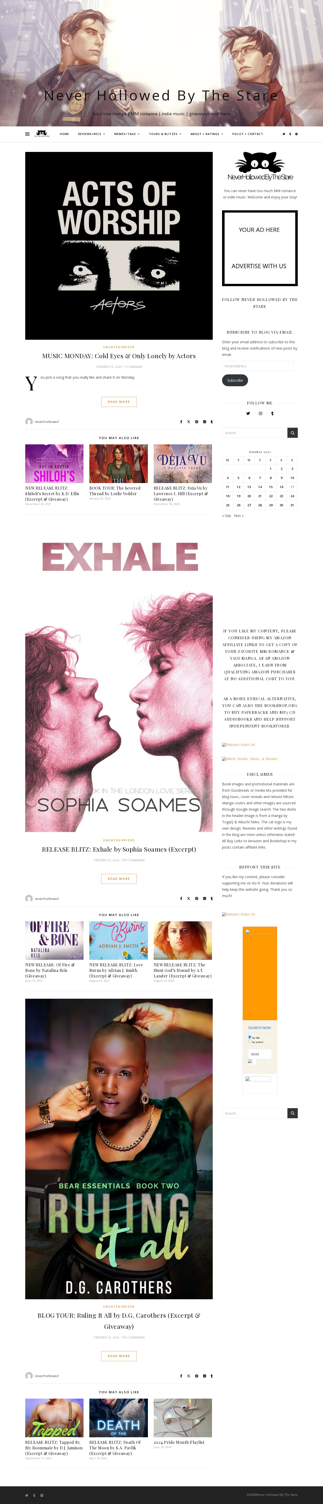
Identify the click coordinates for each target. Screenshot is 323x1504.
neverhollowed (47, 421)
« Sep (226, 515)
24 (292, 496)
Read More (119, 402)
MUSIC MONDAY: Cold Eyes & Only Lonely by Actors (119, 355)
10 (292, 478)
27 (249, 505)
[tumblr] (290, 134)
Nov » (239, 515)
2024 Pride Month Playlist (179, 1442)
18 (227, 496)
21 (260, 496)
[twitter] (284, 134)
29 (271, 505)
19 (238, 496)
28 (260, 505)
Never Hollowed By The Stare (161, 94)
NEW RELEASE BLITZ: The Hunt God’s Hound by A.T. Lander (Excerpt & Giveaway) (183, 970)
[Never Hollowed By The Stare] (41, 134)
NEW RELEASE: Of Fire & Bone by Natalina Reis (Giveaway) (50, 970)
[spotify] (296, 134)
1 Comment (133, 366)
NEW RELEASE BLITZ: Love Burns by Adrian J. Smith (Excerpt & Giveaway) (116, 970)
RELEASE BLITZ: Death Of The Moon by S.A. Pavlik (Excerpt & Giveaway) (115, 1448)
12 (238, 487)
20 (249, 496)
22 (271, 496)
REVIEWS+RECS (89, 134)
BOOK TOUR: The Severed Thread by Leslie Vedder (115, 490)
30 (281, 505)
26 (238, 505)
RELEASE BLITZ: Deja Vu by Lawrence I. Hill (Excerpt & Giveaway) (181, 493)
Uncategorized (119, 347)
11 (227, 487)
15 (271, 487)
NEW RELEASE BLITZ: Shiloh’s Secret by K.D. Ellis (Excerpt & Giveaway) (52, 493)
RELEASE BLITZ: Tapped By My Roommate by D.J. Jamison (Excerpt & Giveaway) (54, 1448)
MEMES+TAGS (125, 134)
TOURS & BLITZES (163, 134)
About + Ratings (205, 134)
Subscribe (235, 380)
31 (292, 505)
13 (249, 487)
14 (260, 487)
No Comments (133, 859)
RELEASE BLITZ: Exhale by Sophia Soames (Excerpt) (119, 849)
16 (281, 487)
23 (281, 496)
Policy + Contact (247, 134)
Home (64, 134)
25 (227, 505)
